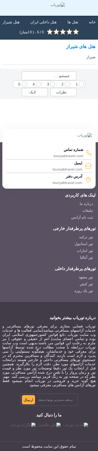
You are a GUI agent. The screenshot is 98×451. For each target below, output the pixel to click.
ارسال (28, 400)
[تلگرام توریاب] (23, 425)
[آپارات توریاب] (75, 425)
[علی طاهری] (49, 425)
